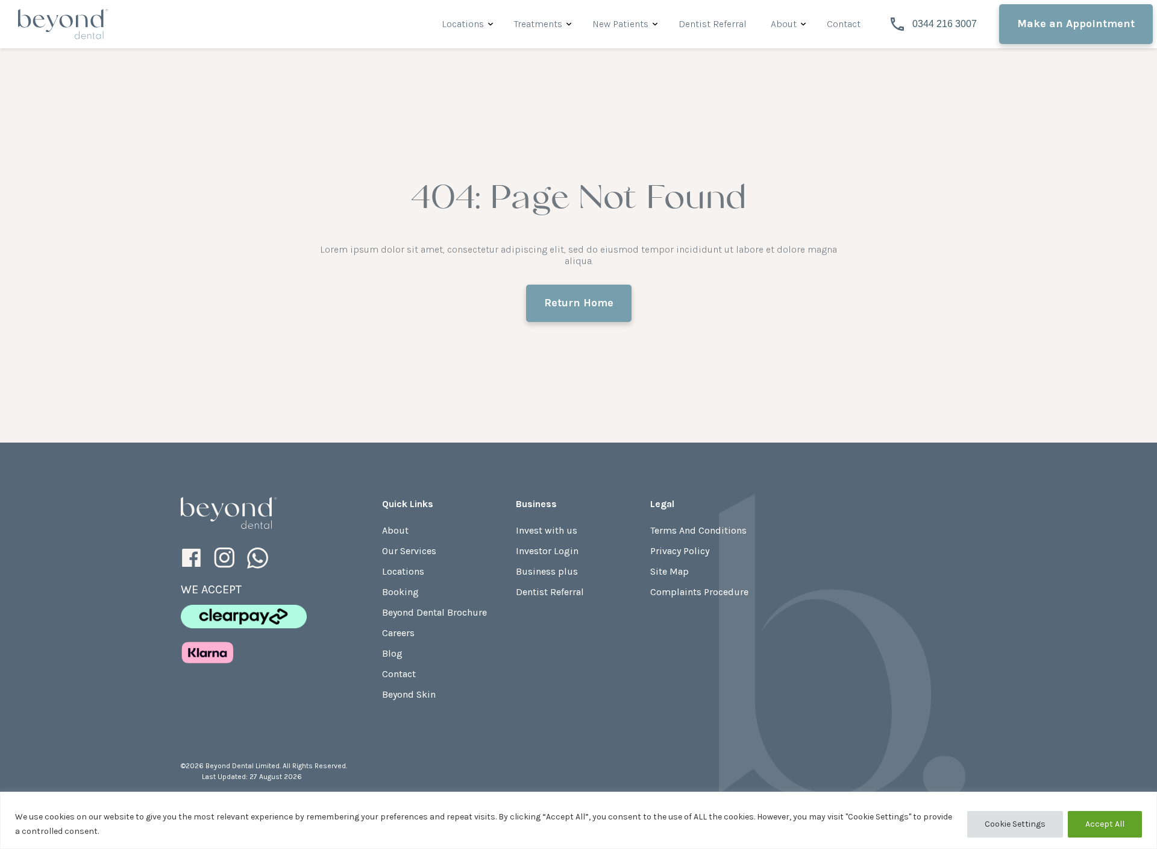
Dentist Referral (713, 24)
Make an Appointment (1076, 23)
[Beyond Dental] (229, 513)
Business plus (547, 571)
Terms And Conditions (698, 530)
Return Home (578, 302)
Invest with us (546, 530)
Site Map (669, 571)
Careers (398, 633)
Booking (400, 592)
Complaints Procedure (699, 592)
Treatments (538, 24)
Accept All (1104, 824)
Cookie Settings (1015, 824)
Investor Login (547, 551)
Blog (392, 653)
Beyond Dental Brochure (434, 612)
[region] (578, 820)
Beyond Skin (409, 694)
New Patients (620, 24)
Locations (463, 24)
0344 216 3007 (942, 24)
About (784, 24)
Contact (844, 24)
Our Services (409, 551)
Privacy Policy (679, 551)
